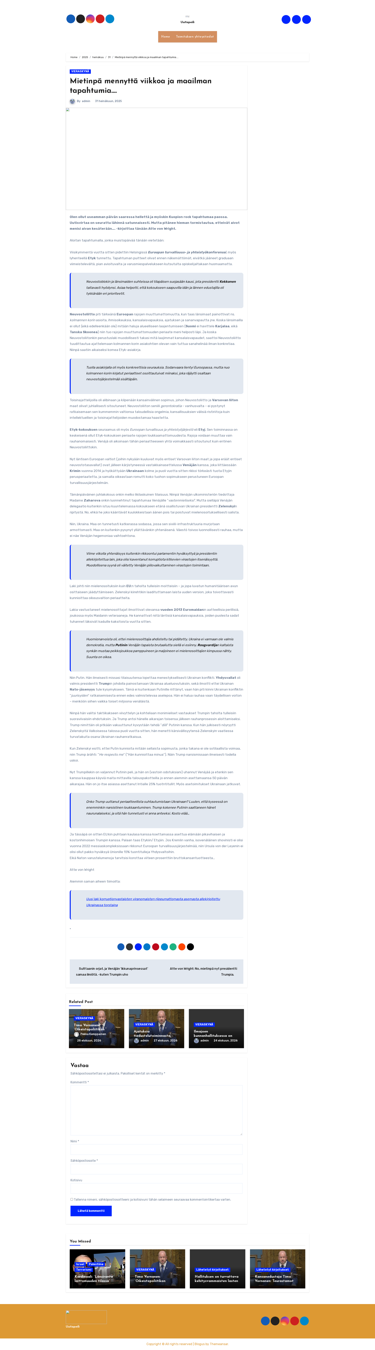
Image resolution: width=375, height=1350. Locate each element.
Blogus (200, 1344)
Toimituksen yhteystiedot (195, 36)
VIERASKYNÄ (80, 71)
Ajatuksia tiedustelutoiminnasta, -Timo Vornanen (153, 1036)
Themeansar (219, 1344)
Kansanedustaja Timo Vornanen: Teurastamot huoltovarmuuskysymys (274, 1281)
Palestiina (96, 1264)
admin (86, 101)
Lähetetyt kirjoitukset (212, 1269)
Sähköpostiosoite (84, 1161)
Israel (80, 1264)
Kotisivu (76, 1180)
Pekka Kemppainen (93, 1034)
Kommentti (80, 1082)
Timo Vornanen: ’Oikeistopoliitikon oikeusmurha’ (89, 1030)
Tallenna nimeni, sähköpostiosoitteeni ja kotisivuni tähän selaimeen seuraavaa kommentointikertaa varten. (152, 1199)
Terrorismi (83, 1269)
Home (165, 36)
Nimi (75, 1141)
